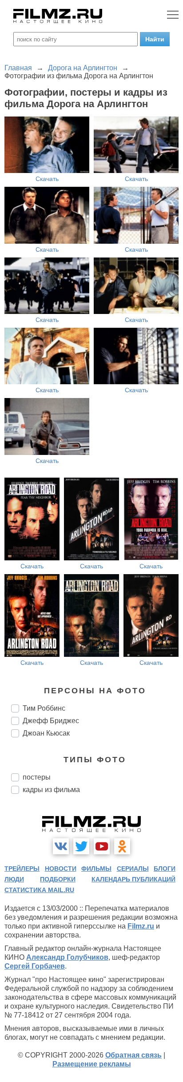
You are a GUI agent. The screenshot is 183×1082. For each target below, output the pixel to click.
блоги (164, 868)
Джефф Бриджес (51, 720)
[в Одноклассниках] (122, 846)
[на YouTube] (102, 846)
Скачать (47, 178)
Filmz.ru (140, 926)
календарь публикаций (133, 879)
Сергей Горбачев (34, 966)
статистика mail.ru (39, 889)
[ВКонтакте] (61, 846)
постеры (37, 777)
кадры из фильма (51, 789)
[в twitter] (81, 846)
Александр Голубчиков (67, 957)
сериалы (133, 868)
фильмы (96, 868)
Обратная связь (133, 1055)
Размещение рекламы (91, 1064)
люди (14, 879)
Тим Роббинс (44, 708)
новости (60, 868)
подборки (58, 879)
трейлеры (22, 868)
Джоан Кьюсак (46, 733)
